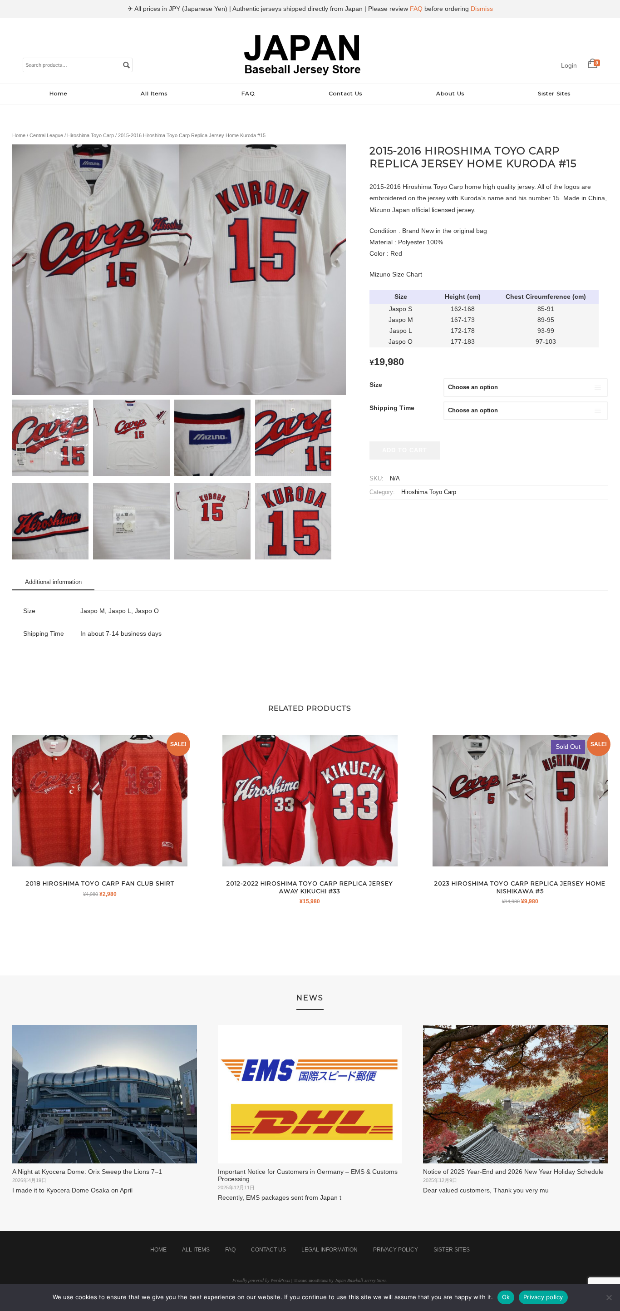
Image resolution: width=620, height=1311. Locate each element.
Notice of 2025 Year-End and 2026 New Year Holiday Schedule (513, 1171)
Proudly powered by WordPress (261, 1280)
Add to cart (404, 450)
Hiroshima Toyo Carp (90, 135)
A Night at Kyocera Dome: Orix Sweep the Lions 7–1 (87, 1171)
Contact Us (345, 93)
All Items (154, 93)
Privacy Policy (395, 1250)
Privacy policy (543, 1297)
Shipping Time (391, 407)
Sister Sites (554, 93)
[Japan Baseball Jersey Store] (303, 74)
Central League (46, 135)
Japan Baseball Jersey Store (360, 1280)
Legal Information (329, 1250)
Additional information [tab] (53, 582)
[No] (608, 1297)
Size (375, 384)
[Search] (126, 64)
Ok (506, 1297)
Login (569, 65)
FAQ (248, 93)
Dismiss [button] (482, 8)
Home (58, 93)
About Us (450, 93)
